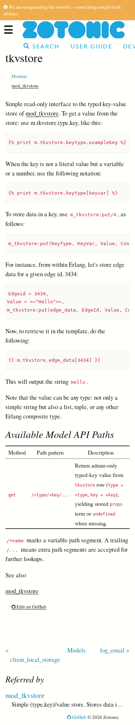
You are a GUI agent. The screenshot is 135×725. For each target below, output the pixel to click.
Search (44, 46)
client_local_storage (35, 659)
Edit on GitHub (30, 606)
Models (76, 650)
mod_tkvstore (25, 85)
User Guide (91, 46)
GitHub (78, 717)
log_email (112, 650)
